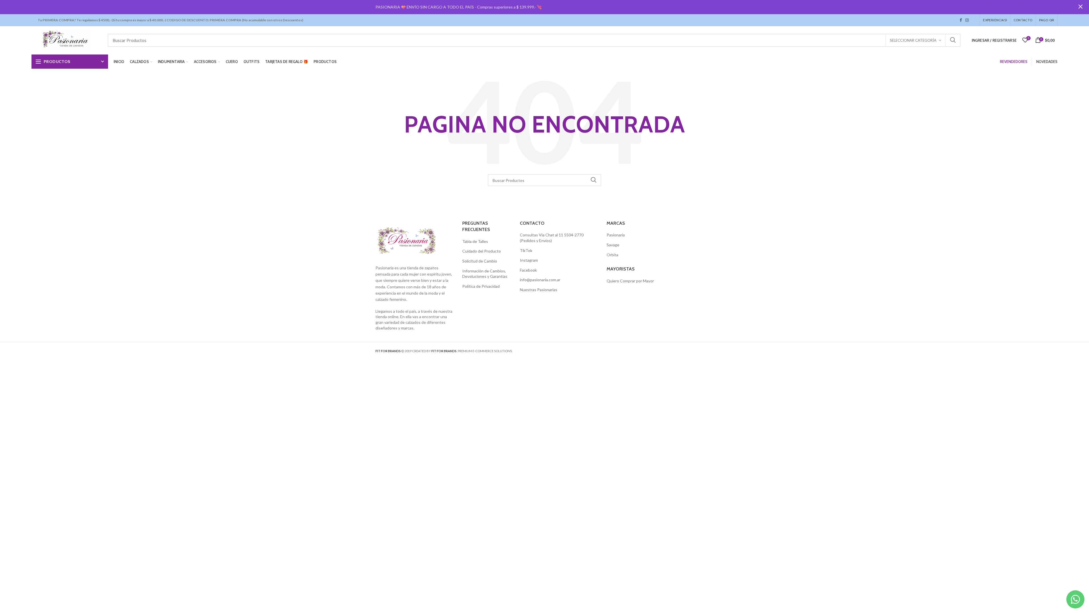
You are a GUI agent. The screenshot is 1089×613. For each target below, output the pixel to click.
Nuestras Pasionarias (538, 289)
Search (593, 180)
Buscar (953, 40)
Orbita (612, 254)
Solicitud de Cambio (479, 261)
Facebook (961, 20)
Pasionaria (616, 234)
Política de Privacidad (481, 286)
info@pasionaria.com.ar (540, 279)
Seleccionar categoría (913, 40)
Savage (613, 244)
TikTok (972, 20)
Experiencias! (995, 20)
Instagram (967, 20)
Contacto (1023, 20)
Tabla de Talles (475, 241)
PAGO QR (1046, 20)
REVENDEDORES (1013, 61)
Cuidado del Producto (481, 251)
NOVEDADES (1047, 61)
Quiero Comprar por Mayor (630, 280)
